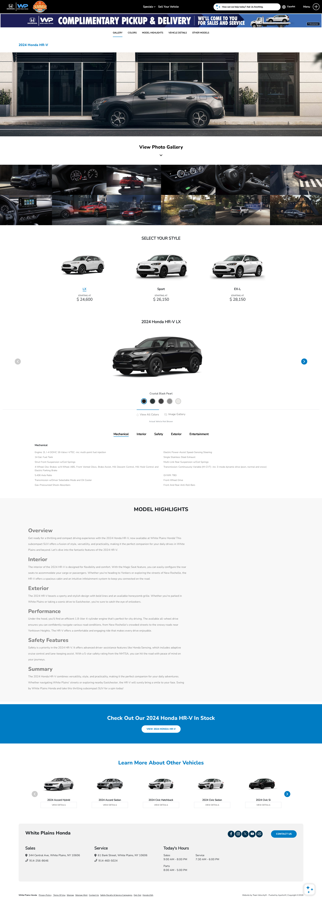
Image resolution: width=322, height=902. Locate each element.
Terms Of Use (59, 895)
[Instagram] (238, 834)
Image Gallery (176, 414)
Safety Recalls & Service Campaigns (116, 895)
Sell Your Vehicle (168, 7)
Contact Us (284, 834)
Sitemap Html (81, 895)
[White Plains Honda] (25, 6)
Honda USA (148, 895)
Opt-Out (137, 895)
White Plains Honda (28, 895)
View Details (59, 805)
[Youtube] (252, 834)
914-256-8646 (38, 861)
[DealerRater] (259, 834)
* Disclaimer (313, 24)
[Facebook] (231, 834)
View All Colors (149, 414)
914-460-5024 (108, 861)
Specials (148, 7)
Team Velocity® (260, 895)
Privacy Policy (45, 895)
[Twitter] (245, 834)
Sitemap (70, 895)
